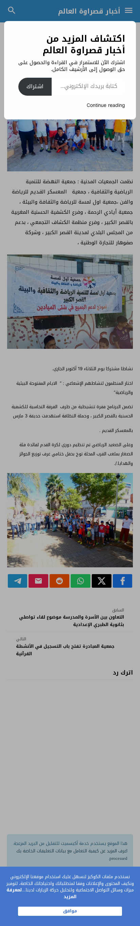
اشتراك (35, 86)
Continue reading (106, 105)
